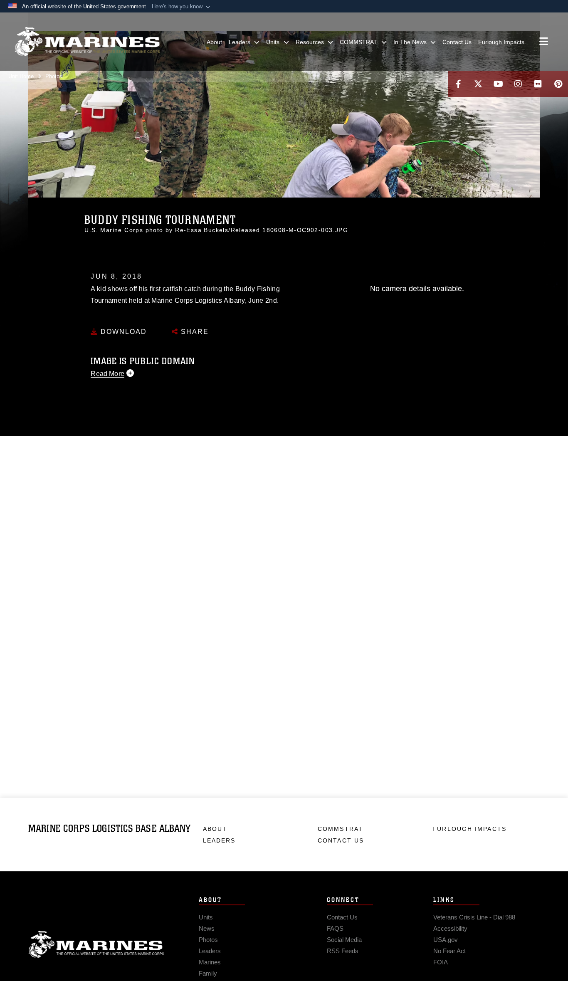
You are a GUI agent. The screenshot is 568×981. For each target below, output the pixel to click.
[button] (182, 6)
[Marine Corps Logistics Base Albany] (87, 41)
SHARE (193, 331)
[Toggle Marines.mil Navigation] (543, 42)
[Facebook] (458, 84)
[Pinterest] (558, 84)
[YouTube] (498, 84)
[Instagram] (518, 84)
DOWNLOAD (122, 331)
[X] (478, 84)
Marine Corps (96, 944)
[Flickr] (538, 84)
